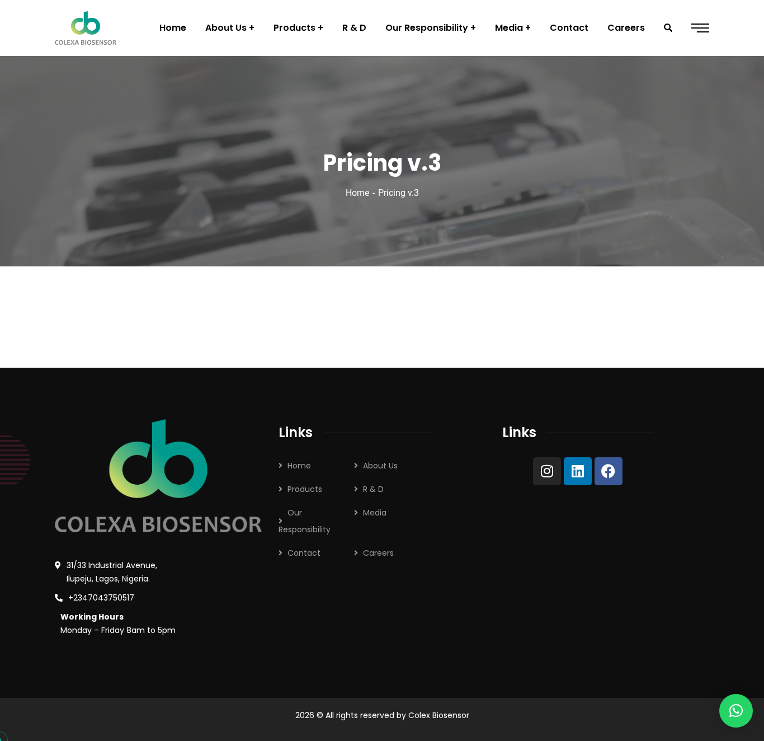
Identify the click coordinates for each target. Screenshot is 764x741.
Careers (378, 553)
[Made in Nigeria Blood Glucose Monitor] (85, 28)
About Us (380, 465)
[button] (736, 711)
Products (304, 489)
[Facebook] (608, 471)
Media (374, 512)
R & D (373, 489)
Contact (303, 553)
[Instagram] (547, 471)
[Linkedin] (578, 471)
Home (357, 192)
